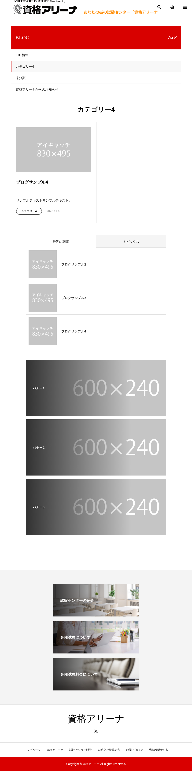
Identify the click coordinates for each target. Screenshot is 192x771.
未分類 (21, 78)
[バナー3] (96, 531)
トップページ (32, 750)
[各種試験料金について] (96, 688)
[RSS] (96, 731)
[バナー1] (96, 412)
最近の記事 (61, 241)
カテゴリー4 (25, 66)
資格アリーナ (96, 718)
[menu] (172, 7)
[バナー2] (96, 472)
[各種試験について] (96, 651)
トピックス (131, 241)
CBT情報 (22, 55)
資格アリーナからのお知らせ (37, 89)
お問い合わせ (134, 750)
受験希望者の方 (158, 750)
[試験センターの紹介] (96, 614)
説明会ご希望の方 (109, 750)
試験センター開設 (80, 750)
